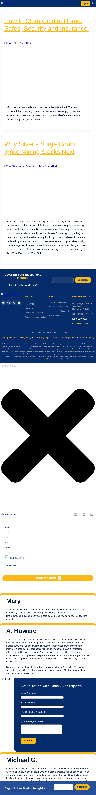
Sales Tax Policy (86, 338)
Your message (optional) (32, 721)
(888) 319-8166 (79, 319)
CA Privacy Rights (42, 338)
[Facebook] (19, 302)
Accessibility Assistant (58, 307)
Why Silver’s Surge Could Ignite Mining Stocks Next (39, 148)
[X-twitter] (13, 302)
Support (7, 571)
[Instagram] (8, 302)
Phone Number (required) (33, 712)
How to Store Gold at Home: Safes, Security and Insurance (46, 24)
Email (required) (28, 702)
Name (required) (29, 693)
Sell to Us (29, 308)
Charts (7, 527)
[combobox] (18, 365)
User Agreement (8, 338)
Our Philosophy (10, 566)
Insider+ (8, 548)
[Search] (2, 506)
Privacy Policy (24, 338)
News (7, 542)
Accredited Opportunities (35, 317)
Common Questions (57, 302)
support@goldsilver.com (82, 314)
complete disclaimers (51, 359)
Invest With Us (31, 304)
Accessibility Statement (59, 311)
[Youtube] (3, 302)
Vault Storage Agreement (64, 338)
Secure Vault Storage (34, 313)
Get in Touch (54, 315)
